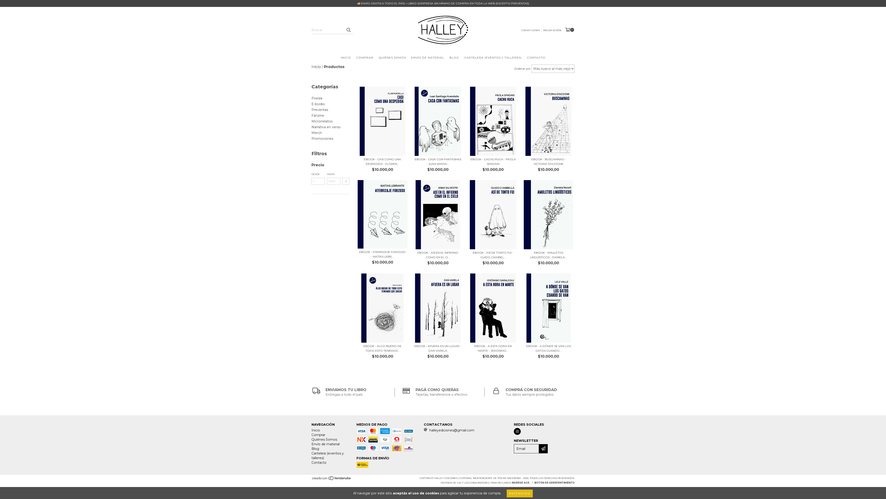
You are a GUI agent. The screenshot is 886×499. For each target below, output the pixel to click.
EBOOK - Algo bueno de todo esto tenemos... (382, 348)
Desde (315, 174)
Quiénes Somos (392, 57)
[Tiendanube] (331, 479)
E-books (318, 104)
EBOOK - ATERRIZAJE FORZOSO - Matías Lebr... (382, 254)
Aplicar (345, 181)
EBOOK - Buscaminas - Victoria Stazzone (548, 161)
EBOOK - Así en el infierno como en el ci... (437, 255)
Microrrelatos (321, 121)
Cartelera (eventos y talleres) (493, 57)
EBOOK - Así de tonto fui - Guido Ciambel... (493, 255)
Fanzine (317, 115)
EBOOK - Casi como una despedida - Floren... (382, 161)
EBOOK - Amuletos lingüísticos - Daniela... (548, 255)
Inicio (346, 57)
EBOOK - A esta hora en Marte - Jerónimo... (493, 348)
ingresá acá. (521, 482)
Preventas (319, 110)
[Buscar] (348, 30)
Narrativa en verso (326, 127)
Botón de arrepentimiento (554, 482)
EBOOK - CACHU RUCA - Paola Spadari (493, 161)
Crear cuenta (530, 30)
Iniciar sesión (552, 30)
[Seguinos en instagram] (517, 431)
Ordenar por (522, 68)
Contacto (536, 57)
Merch (316, 133)
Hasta (331, 174)
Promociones (322, 139)
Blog (454, 57)
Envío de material (427, 57)
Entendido (519, 493)
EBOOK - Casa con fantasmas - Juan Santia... (438, 161)
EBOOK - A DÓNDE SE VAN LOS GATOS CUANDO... (548, 348)
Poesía (316, 98)
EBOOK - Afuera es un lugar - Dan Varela (437, 348)
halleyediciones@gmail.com (451, 430)
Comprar (364, 57)
